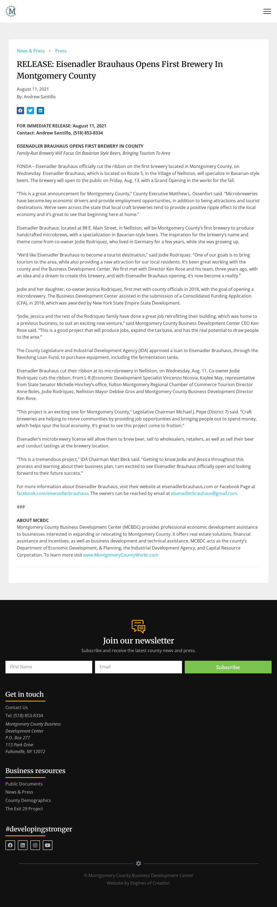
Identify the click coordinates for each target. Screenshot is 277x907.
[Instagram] (35, 845)
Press (61, 51)
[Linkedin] (23, 845)
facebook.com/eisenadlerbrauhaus (52, 493)
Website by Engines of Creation (138, 883)
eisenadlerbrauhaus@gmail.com (204, 493)
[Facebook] (10, 845)
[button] (20, 110)
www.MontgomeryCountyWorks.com (120, 555)
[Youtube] (47, 845)
